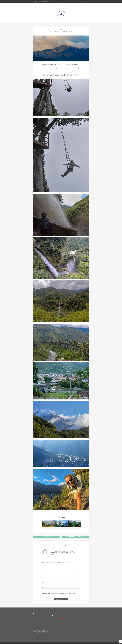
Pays (40, 1)
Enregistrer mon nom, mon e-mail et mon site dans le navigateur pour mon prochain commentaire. (59, 594)
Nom (43, 577)
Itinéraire (45, 1)
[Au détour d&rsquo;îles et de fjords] (61, 523)
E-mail (43, 582)
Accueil (35, 1)
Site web (44, 587)
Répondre (52, 554)
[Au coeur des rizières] (48, 523)
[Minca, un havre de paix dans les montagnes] (74, 523)
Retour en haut (86, 642)
